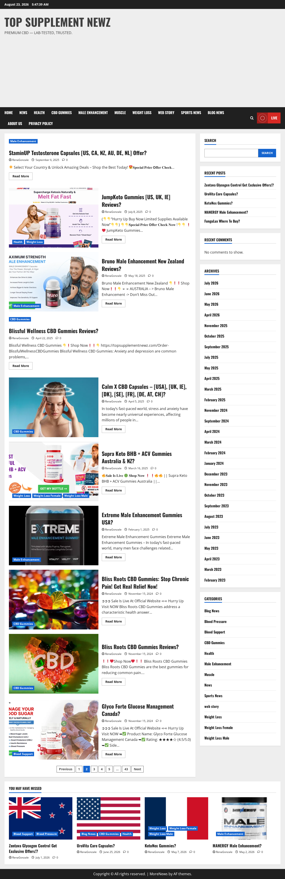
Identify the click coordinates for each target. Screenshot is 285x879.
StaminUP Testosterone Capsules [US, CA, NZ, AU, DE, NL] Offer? (78, 153)
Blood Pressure (215, 621)
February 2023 (214, 580)
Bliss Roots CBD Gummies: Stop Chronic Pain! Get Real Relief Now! (53, 599)
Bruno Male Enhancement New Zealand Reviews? (53, 282)
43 (126, 769)
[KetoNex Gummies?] (176, 818)
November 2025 (215, 325)
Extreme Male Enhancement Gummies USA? (53, 536)
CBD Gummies (61, 112)
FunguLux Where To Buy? (222, 221)
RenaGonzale (20, 160)
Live (274, 118)
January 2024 (214, 463)
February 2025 (214, 399)
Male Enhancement (93, 112)
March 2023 (212, 569)
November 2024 (215, 410)
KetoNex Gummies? (218, 203)
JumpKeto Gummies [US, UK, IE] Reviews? (53, 218)
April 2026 (212, 315)
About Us (15, 123)
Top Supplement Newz (57, 21)
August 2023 (213, 516)
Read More (22, 177)
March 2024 (212, 442)
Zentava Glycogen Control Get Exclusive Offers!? (239, 185)
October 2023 (214, 495)
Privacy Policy (41, 123)
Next (137, 769)
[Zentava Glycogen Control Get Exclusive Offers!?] (40, 818)
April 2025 (212, 378)
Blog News (216, 112)
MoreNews (159, 873)
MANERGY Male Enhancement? (226, 212)
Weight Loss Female (47, 496)
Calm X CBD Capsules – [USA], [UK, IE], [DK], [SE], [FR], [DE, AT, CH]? (53, 407)
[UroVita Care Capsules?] (108, 818)
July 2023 (211, 527)
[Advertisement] (141, 69)
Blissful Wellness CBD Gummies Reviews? (53, 331)
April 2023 (212, 558)
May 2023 (211, 548)
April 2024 (212, 431)
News (23, 112)
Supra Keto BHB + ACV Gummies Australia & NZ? (53, 471)
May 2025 (211, 368)
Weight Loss (141, 112)
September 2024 (216, 421)
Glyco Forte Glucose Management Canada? (53, 730)
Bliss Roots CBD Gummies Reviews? (53, 664)
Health (39, 112)
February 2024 (214, 452)
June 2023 (211, 537)
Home (8, 112)
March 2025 (212, 389)
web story (166, 112)
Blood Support (23, 754)
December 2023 (215, 474)
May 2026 (211, 304)
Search (210, 140)
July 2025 (211, 357)
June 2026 (212, 293)
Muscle (120, 112)
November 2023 (215, 484)
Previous (65, 769)
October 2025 (214, 336)
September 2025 (216, 346)
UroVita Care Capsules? (221, 194)
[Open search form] (252, 118)
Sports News (191, 112)
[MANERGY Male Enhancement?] (244, 818)
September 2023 (216, 505)
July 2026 (211, 283)
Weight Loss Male (76, 496)
